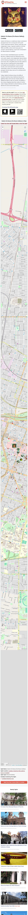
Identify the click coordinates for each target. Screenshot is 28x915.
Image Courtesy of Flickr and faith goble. (8, 87)
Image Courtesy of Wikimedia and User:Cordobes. (10, 849)
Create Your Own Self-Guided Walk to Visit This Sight (14, 124)
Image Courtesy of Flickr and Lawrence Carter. (9, 868)
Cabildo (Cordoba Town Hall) (7, 906)
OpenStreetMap (19, 765)
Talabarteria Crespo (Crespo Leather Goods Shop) (12, 866)
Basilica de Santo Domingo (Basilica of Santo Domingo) (13, 826)
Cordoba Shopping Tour (8, 779)
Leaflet (13, 765)
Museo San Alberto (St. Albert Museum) (10, 885)
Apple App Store (19, 98)
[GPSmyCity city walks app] (9, 2)
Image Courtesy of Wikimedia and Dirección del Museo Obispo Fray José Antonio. (13, 888)
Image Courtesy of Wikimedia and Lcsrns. (8, 908)
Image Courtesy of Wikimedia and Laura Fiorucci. (10, 809)
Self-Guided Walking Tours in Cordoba (13, 93)
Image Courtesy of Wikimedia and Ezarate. (8, 828)
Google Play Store (6, 99)
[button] (14, 445)
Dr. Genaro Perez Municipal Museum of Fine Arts (12, 807)
